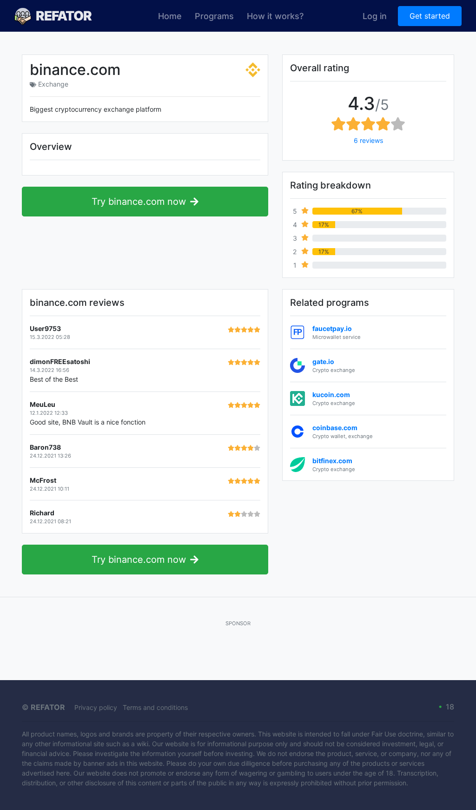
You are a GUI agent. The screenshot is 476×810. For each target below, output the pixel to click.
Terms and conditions (155, 707)
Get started (430, 15)
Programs (214, 16)
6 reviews (368, 140)
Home (170, 16)
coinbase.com (334, 428)
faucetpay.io (332, 328)
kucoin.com (331, 394)
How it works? (275, 16)
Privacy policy (95, 707)
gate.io (323, 361)
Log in (375, 16)
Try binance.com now (139, 201)
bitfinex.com (332, 461)
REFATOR (64, 16)
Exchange (53, 84)
